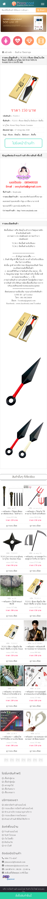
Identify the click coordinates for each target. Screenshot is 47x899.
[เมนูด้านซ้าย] (4, 4)
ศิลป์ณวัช (8, 842)
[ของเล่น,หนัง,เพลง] (41, 40)
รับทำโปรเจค (10, 835)
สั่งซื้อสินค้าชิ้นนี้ (23, 895)
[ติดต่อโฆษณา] (6, 760)
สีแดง (10, 135)
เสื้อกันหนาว (9, 789)
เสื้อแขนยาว (9, 792)
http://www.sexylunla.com (27, 211)
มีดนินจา (26, 135)
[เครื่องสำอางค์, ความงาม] (17, 40)
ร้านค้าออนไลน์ (11, 832)
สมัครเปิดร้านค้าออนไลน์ (15, 805)
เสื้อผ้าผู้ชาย (9, 778)
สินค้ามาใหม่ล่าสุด (23, 52)
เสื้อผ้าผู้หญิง (9, 782)
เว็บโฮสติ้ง (8, 839)
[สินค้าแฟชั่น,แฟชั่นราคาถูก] (5, 40)
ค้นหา (42, 10)
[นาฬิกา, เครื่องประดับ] (29, 40)
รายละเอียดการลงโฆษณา (15, 815)
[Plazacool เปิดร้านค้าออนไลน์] (23, 4)
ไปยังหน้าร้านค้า (23, 143)
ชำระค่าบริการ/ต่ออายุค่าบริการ (18, 812)
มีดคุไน (17, 135)
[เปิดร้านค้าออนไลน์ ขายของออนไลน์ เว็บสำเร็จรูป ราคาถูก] (23, 23)
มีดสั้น (33, 135)
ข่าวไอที (7, 846)
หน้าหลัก (8, 52)
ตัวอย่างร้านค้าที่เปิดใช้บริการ (17, 819)
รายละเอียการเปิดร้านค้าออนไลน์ (18, 808)
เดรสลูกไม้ (8, 785)
